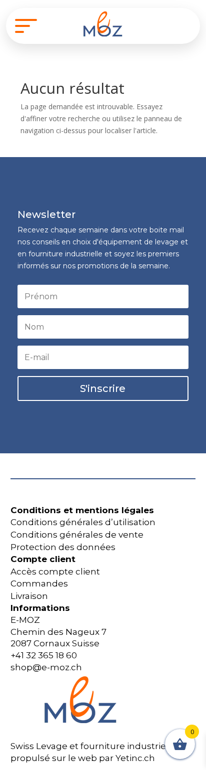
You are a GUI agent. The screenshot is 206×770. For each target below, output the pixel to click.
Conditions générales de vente (77, 535)
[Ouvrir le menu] (26, 26)
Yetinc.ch (135, 758)
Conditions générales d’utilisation (83, 522)
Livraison (29, 596)
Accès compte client (55, 572)
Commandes (39, 583)
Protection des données (63, 547)
